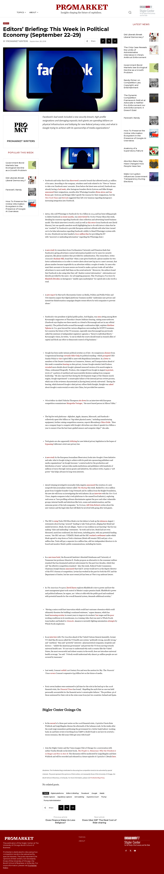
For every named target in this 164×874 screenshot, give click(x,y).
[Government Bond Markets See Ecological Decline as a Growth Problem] (32, 165)
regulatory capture (64, 797)
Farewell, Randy (14, 189)
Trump (103, 797)
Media (6, 23)
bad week (62, 189)
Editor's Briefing (72, 793)
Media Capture (49, 797)
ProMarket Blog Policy (97, 778)
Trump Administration (52, 800)
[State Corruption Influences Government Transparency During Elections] (153, 176)
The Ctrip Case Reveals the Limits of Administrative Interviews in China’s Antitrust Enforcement (135, 52)
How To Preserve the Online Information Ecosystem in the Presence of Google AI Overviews (16, 206)
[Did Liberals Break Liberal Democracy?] (32, 180)
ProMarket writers (17, 41)
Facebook (85, 793)
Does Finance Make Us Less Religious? (60, 821)
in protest (109, 370)
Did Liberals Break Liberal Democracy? (16, 179)
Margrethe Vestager (74, 403)
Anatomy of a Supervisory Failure (133, 149)
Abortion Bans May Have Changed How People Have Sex (134, 163)
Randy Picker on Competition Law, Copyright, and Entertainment (132, 84)
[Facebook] (103, 41)
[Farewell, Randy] (32, 192)
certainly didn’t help (72, 356)
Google (94, 793)
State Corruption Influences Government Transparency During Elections (135, 178)
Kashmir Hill (59, 259)
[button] (130, 12)
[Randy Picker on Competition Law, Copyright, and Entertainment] (153, 82)
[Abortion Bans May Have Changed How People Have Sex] (153, 163)
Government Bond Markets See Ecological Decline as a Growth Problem (16, 167)
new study (51, 250)
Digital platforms (57, 793)
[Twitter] (108, 41)
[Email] (114, 41)
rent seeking (79, 797)
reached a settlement (97, 535)
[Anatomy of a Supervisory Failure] (153, 151)
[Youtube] (135, 850)
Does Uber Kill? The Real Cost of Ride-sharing (99, 821)
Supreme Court (92, 797)
